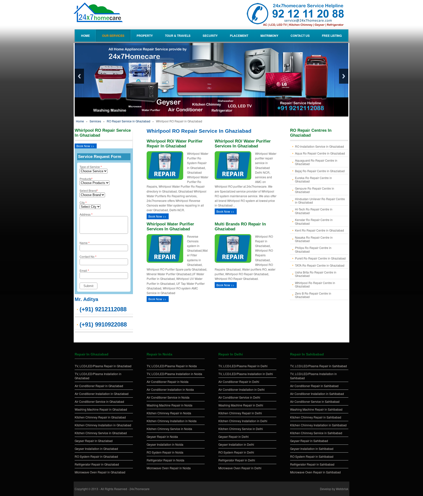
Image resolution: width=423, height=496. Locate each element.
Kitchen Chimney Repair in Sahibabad (315, 417)
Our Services (113, 35)
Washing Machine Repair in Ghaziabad (101, 409)
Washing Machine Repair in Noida (169, 405)
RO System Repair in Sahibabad (311, 456)
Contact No (88, 256)
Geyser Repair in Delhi (233, 436)
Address (86, 214)
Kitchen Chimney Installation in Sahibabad (318, 425)
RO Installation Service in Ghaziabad (319, 146)
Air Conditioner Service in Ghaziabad (99, 401)
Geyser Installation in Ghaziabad (96, 448)
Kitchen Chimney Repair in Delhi (240, 413)
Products (86, 179)
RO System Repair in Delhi (236, 452)
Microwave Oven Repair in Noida (169, 468)
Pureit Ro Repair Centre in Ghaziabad (320, 258)
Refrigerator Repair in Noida (165, 460)
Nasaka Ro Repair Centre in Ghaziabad (314, 239)
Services (95, 121)
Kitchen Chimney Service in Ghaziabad (101, 433)
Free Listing (332, 35)
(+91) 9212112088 (103, 309)
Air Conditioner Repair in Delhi (238, 381)
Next (343, 76)
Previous (79, 76)
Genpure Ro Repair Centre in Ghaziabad (314, 190)
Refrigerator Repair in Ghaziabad (97, 464)
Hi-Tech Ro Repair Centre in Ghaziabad (313, 211)
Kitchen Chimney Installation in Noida (172, 421)
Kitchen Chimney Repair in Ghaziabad (100, 417)
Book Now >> (85, 146)
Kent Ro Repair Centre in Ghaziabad (319, 230)
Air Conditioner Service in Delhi (239, 397)
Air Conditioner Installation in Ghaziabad (102, 394)
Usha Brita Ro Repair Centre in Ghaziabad (315, 274)
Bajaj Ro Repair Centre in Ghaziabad (320, 171)
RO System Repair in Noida (165, 452)
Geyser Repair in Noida (162, 436)
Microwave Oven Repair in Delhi (239, 468)
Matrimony (269, 35)
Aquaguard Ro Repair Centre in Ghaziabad (316, 162)
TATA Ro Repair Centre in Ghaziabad (319, 265)
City (83, 202)
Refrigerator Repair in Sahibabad (312, 464)
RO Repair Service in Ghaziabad (128, 121)
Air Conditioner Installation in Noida (170, 389)
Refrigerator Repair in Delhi (236, 460)
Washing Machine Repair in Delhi (240, 405)
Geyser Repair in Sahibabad (309, 441)
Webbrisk (342, 489)
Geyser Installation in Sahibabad (311, 448)
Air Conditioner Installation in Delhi (241, 389)
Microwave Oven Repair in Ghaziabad (100, 472)
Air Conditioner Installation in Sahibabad (317, 394)
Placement (239, 35)
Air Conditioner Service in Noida (168, 397)
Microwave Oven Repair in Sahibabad (315, 472)
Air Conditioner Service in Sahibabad (315, 401)
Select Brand (89, 190)
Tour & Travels (177, 35)
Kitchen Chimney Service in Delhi (240, 429)
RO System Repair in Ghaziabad (96, 456)
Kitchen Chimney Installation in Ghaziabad (103, 425)
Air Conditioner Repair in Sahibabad (314, 386)
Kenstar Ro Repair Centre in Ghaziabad (314, 221)
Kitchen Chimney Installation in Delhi (242, 421)
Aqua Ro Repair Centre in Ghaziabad (320, 153)
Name (85, 243)
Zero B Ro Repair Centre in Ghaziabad (313, 295)
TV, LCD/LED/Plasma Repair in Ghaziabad (103, 366)
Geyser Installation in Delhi (236, 444)
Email (84, 270)
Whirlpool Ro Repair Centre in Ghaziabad (315, 284)
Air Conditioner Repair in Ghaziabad (99, 386)
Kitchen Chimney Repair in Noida (169, 413)
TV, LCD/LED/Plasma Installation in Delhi (245, 374)
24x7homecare (139, 489)
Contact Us (300, 35)
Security (210, 35)
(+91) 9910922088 (103, 324)
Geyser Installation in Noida (165, 444)
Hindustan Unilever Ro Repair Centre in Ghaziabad (320, 200)
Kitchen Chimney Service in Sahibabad (316, 433)
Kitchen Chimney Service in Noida (169, 429)
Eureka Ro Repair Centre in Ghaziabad (313, 179)
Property (145, 35)
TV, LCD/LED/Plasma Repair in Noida (172, 366)
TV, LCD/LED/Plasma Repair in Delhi (243, 366)
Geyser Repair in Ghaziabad (94, 441)
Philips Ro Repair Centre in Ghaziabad (313, 249)
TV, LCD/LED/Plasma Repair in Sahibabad (318, 366)
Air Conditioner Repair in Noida (167, 381)
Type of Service (91, 167)
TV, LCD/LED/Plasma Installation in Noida (174, 374)
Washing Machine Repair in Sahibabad (316, 409)
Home (85, 35)
